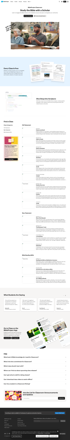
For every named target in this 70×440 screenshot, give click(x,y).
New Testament (7, 130)
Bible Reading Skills (8, 132)
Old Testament (7, 127)
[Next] (65, 295)
